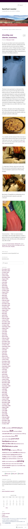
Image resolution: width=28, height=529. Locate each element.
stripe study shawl (15, 463)
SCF (11, 456)
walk (21, 465)
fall (5, 436)
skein (7, 458)
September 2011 (6, 346)
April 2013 (4, 315)
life (19, 243)
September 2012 (6, 326)
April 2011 (4, 354)
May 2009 (4, 392)
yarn (3, 467)
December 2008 (6, 400)
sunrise (21, 463)
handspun (5, 441)
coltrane (9, 245)
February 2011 (5, 358)
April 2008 (4, 414)
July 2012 (4, 330)
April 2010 (4, 374)
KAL (19, 443)
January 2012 (5, 339)
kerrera (22, 443)
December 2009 (6, 381)
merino (11, 452)
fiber (10, 436)
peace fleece (21, 452)
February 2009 (5, 397)
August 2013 (5, 310)
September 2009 (6, 385)
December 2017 (6, 269)
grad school (15, 439)
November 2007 (6, 422)
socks (3, 461)
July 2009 (4, 389)
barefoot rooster (9, 9)
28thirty (9, 427)
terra (16, 465)
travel (18, 465)
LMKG (21, 450)
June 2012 (4, 331)
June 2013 (4, 312)
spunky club (5, 463)
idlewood (16, 443)
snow (21, 245)
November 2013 (6, 305)
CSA (23, 433)
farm (7, 436)
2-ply (3, 428)
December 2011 (6, 341)
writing (23, 465)
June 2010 (4, 371)
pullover (20, 454)
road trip (8, 456)
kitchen (16, 243)
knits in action (13, 446)
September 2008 (6, 405)
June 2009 (4, 390)
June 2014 (4, 293)
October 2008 (5, 404)
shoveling (17, 245)
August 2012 (5, 328)
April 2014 (4, 297)
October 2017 (5, 272)
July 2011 (4, 349)
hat (11, 441)
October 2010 (5, 364)
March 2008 (5, 415)
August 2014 (5, 292)
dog (25, 433)
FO (16, 436)
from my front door (10, 243)
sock (22, 458)
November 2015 (6, 277)
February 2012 (5, 338)
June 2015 (4, 282)
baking (3, 245)
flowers (13, 436)
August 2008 (5, 407)
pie (24, 452)
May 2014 (4, 295)
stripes (9, 463)
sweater (8, 465)
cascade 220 (5, 433)
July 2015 (4, 280)
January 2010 (5, 379)
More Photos (5, 475)
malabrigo (4, 452)
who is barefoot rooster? (12, 24)
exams (3, 436)
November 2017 (6, 270)
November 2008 (6, 402)
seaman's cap (15, 456)
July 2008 (4, 409)
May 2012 (4, 333)
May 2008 (4, 412)
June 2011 (4, 351)
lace (11, 450)
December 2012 (6, 321)
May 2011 (4, 353)
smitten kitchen (12, 458)
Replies (13, 246)
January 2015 (5, 288)
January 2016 (5, 275)
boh (6, 245)
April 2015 (4, 285)
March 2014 (5, 298)
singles (4, 458)
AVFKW (14, 428)
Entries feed (5, 516)
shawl (20, 456)
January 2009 (5, 399)
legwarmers (15, 450)
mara (8, 452)
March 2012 (5, 336)
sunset (4, 465)
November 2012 (6, 323)
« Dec (6, 507)
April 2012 (4, 335)
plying (12, 454)
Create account (6, 513)
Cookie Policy (8, 522)
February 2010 (5, 377)
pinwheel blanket (6, 454)
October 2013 (5, 307)
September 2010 (6, 366)
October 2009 (5, 384)
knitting (6, 449)
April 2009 (4, 394)
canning (15, 431)
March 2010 (5, 376)
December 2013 (6, 303)
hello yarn (14, 441)
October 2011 (5, 344)
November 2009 (6, 382)
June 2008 (4, 410)
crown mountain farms (17, 433)
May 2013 (4, 313)
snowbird (19, 458)
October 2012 (5, 325)
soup (16, 461)
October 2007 (5, 423)
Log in (3, 515)
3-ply (7, 428)
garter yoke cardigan (6, 438)
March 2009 (5, 395)
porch (16, 454)
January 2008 (5, 418)
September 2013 (6, 308)
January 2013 (5, 320)
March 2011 (5, 356)
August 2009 (5, 387)
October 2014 (5, 290)
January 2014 (5, 302)
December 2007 (6, 420)
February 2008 (5, 417)
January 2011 (5, 359)
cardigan (19, 431)
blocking (4, 431)
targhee (13, 465)
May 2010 (4, 372)
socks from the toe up (9, 461)
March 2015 (5, 287)
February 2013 (5, 318)
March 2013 (5, 316)
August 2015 (5, 279)
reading (4, 456)
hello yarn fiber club (7, 443)
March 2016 (5, 274)
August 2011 (5, 348)
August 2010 (5, 367)
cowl (10, 433)
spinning (20, 461)
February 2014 (5, 300)
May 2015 (4, 284)
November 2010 (6, 363)
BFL (22, 428)
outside (15, 452)
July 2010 (4, 369)
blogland (7, 431)
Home (3, 24)
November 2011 (6, 343)
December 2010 (6, 361)
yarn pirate (7, 467)
